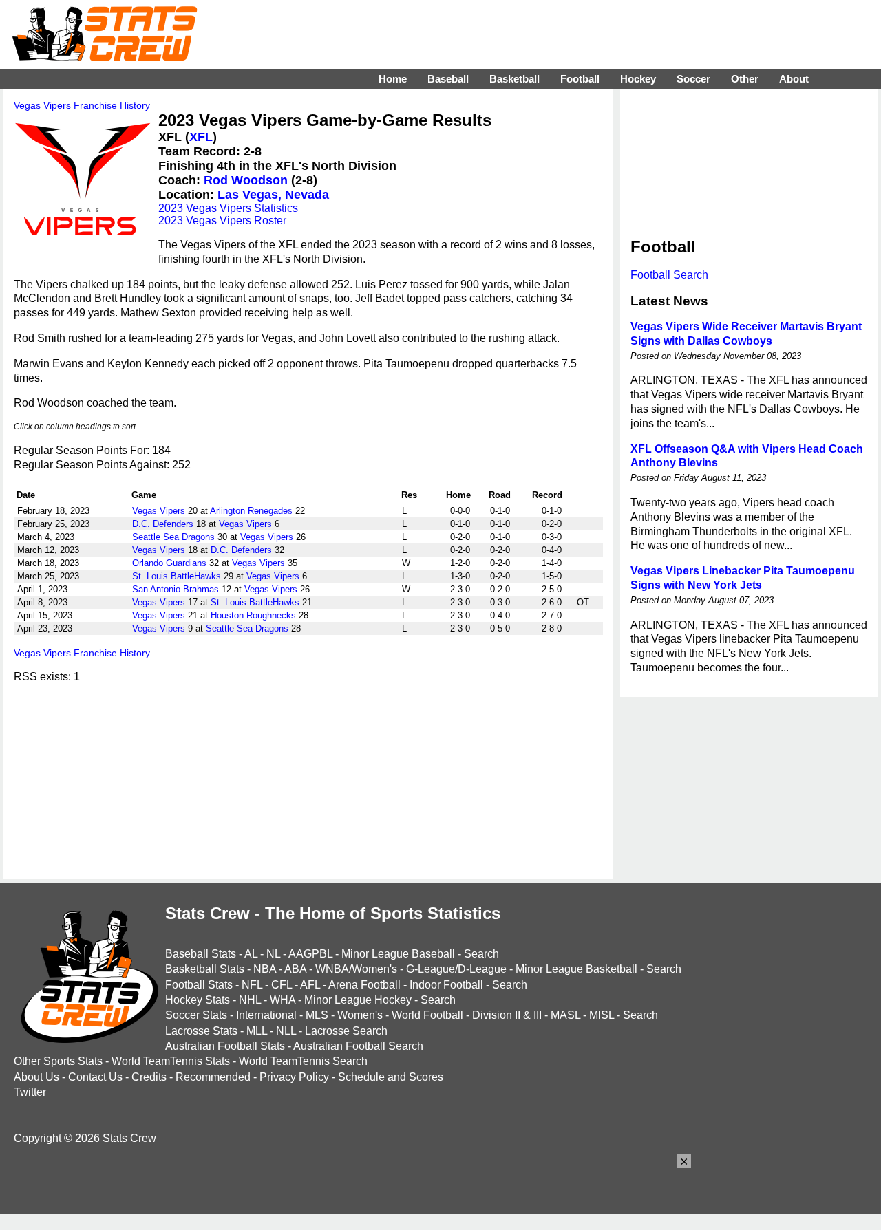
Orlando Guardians (169, 563)
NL (273, 954)
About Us (36, 1077)
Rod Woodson (246, 180)
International (266, 1015)
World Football (427, 1015)
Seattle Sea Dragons (173, 537)
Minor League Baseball (398, 954)
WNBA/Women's (356, 969)
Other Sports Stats (58, 1061)
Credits (149, 1077)
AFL (310, 985)
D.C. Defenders (162, 524)
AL (250, 954)
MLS (317, 1015)
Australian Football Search (358, 1046)
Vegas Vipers (158, 511)
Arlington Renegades (251, 511)
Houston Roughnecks (253, 615)
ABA (295, 969)
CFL (281, 985)
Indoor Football (446, 985)
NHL (250, 1000)
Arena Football (364, 985)
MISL (601, 1015)
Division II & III (507, 1015)
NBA (264, 969)
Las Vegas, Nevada (273, 195)
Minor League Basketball (576, 969)
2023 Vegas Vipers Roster (222, 220)
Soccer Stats (196, 1015)
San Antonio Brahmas (175, 589)
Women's (360, 1015)
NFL (252, 985)
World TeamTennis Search (303, 1061)
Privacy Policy (294, 1077)
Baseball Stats (200, 954)
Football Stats (199, 985)
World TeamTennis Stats (171, 1061)
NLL (286, 1031)
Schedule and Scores (390, 1077)
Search (481, 954)
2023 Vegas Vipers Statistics (228, 208)
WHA (282, 1000)
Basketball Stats (204, 969)
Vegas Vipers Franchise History (82, 105)
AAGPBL (310, 954)
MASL (565, 1015)
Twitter (30, 1092)
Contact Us (95, 1077)
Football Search (669, 275)
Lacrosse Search (346, 1031)
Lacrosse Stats (201, 1031)
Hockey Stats (197, 1000)
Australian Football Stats (225, 1046)
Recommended (213, 1077)
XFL (201, 137)
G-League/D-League (456, 969)
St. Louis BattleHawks (176, 576)
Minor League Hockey (358, 1000)
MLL (256, 1031)
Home (393, 79)
